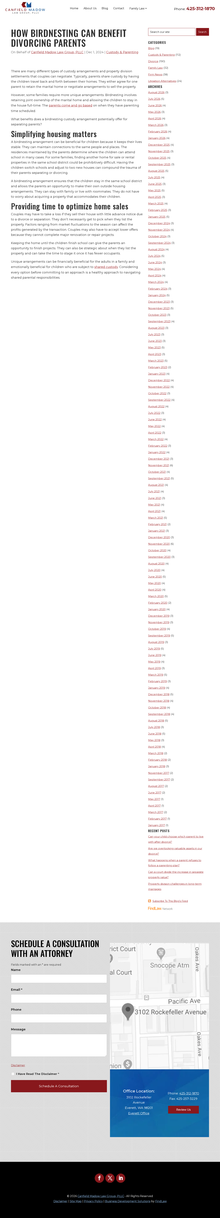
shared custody (106, 267)
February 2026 (157, 131)
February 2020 (157, 602)
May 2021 (154, 504)
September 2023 (159, 321)
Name (16, 970)
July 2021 (154, 491)
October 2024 (157, 236)
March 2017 (155, 812)
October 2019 (157, 628)
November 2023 (159, 308)
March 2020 (156, 596)
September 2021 (159, 478)
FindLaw (161, 1201)
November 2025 (159, 151)
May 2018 (154, 740)
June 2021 (154, 498)
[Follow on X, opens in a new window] (110, 1178)
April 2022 (154, 432)
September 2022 (159, 399)
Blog (105, 8)
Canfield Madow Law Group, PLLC (57, 52)
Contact (118, 8)
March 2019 (155, 674)
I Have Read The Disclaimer (37, 1074)
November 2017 (158, 773)
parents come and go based (70, 105)
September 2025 (159, 164)
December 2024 (159, 223)
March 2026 (156, 125)
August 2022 (156, 406)
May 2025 (154, 190)
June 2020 (155, 576)
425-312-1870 (200, 8)
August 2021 (156, 485)
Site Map (76, 1201)
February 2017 (157, 818)
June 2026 (155, 105)
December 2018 (158, 694)
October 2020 (157, 550)
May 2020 (154, 583)
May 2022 (154, 426)
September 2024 (159, 242)
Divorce (153, 61)
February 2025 (157, 210)
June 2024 (155, 262)
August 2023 (156, 327)
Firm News (155, 74)
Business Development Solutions (127, 1201)
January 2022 (157, 452)
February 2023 (157, 367)
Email (16, 990)
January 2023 (157, 373)
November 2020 (159, 543)
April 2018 (154, 746)
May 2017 (154, 799)
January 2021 (156, 530)
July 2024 (154, 256)
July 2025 (154, 177)
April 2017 (154, 805)
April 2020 (154, 589)
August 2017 (156, 786)
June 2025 (155, 184)
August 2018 (156, 720)
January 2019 (156, 687)
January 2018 (156, 766)
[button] (216, 1193)
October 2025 (157, 157)
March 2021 (155, 517)
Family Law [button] (137, 8)
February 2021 (157, 524)
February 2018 (157, 759)
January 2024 (157, 295)
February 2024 (157, 288)
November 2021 (158, 465)
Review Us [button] (183, 1109)
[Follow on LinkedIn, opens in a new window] (120, 1178)
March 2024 (156, 282)
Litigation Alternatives (162, 81)
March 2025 (156, 203)
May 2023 (154, 347)
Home (74, 8)
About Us (90, 8)
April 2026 (154, 118)
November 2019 (158, 622)
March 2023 (156, 360)
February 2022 (157, 445)
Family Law (155, 67)
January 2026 (157, 138)
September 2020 (159, 556)
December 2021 (158, 458)
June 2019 (154, 655)
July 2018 (154, 727)
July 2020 (154, 570)
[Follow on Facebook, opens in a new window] (99, 1178)
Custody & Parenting (122, 52)
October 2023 (157, 314)
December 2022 (159, 380)
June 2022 (155, 419)
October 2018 (157, 707)
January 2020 (157, 609)
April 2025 (154, 197)
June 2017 (154, 792)
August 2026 (156, 92)
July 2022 (154, 413)
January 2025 (157, 216)
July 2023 (154, 334)
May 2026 (154, 112)
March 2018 (155, 753)
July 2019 (154, 648)
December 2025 (159, 144)
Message (18, 1029)
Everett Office (138, 1113)
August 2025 (156, 170)
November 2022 (159, 386)
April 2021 (154, 511)
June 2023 (155, 341)
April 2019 (154, 668)
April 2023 (154, 354)
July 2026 (154, 98)
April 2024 (154, 275)
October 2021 (157, 471)
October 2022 (157, 393)
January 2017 (156, 825)
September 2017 (159, 779)
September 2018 (159, 714)
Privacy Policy (93, 1201)
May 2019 (154, 661)
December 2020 (159, 537)
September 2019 (159, 635)
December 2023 (159, 301)
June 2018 (154, 733)
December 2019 (158, 615)
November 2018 (158, 700)
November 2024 (159, 229)
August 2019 (156, 642)
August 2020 (156, 563)
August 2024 (156, 249)
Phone (16, 1010)
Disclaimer (18, 1065)
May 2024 (154, 269)
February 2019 (157, 681)
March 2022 (156, 439)
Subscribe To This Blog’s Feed (170, 901)
